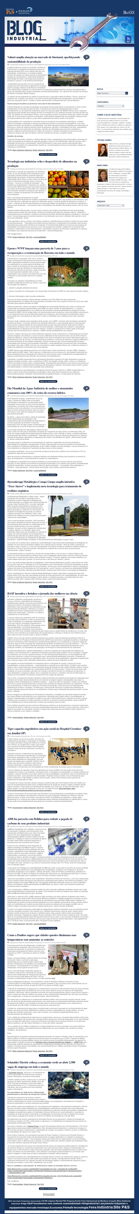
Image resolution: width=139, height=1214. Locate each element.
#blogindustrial (90, 1203)
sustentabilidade (39, 237)
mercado (31, 1207)
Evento (12, 736)
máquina (51, 1201)
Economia (56, 1207)
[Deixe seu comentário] (48, 155)
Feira (92, 1207)
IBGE (10, 1201)
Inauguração (14, 64)
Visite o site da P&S (10, 11)
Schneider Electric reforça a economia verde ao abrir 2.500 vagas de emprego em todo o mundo (41, 1064)
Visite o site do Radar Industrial (25, 11)
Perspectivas (47, 64)
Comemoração (15, 396)
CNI (42, 1201)
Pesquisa (71, 1201)
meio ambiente (54, 1203)
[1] (54, 978)
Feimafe (68, 1207)
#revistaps (43, 1207)
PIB (46, 1201)
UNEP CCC (78, 1042)
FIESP (30, 1203)
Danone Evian (33, 1126)
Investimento (29, 64)
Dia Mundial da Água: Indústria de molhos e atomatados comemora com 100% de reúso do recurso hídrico (40, 390)
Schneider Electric (16, 1073)
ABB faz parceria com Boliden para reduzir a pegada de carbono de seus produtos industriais (39, 821)
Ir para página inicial (27, 30)
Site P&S (49, 150)
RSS (127, 38)
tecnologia (81, 1207)
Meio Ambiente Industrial (22, 150)
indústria (105, 1207)
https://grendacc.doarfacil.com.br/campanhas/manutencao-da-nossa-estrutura (41, 789)
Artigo (24, 1204)
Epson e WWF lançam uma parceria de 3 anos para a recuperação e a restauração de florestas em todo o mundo (41, 250)
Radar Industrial (39, 150)
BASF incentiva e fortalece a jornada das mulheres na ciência (42, 593)
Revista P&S (61, 1201)
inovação (112, 1201)
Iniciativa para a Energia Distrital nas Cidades (53, 1042)
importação (16, 1201)
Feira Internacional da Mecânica (94, 1201)
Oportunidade (38, 64)
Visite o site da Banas (127, 12)
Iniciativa (21, 64)
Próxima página (49, 1194)
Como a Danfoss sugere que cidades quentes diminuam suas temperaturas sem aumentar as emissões (41, 937)
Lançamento (29, 256)
